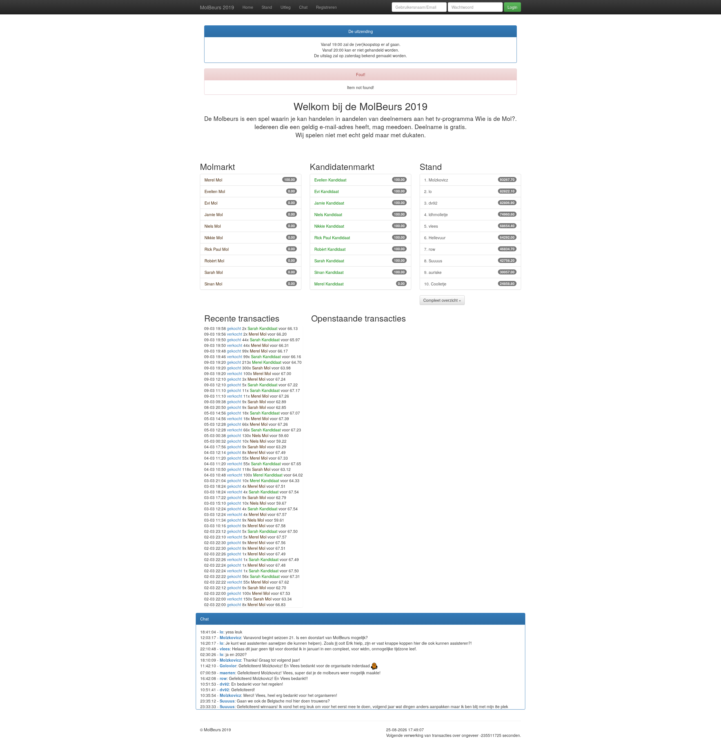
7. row (469, 249)
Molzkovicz (230, 637)
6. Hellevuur (469, 237)
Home (247, 7)
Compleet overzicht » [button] (442, 300)
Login (512, 7)
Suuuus (227, 701)
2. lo (469, 191)
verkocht (234, 334)
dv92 (224, 684)
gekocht (234, 328)
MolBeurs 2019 (217, 7)
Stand (267, 7)
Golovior (228, 665)
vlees (225, 648)
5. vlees (469, 226)
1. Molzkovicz (469, 180)
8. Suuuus (469, 260)
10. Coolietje (469, 284)
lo (221, 632)
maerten (227, 672)
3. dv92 (469, 203)
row (223, 678)
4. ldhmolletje (469, 214)
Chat (303, 7)
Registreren (326, 7)
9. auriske (469, 272)
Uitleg (286, 7)
